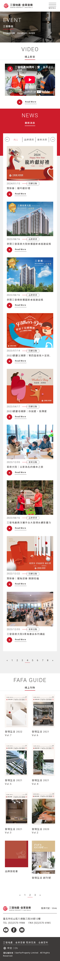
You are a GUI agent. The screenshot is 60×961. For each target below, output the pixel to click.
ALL (16, 139)
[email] (22, 930)
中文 (9, 948)
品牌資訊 (29, 139)
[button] (7, 139)
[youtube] (7, 930)
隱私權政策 (8, 953)
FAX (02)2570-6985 (40, 922)
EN (16, 948)
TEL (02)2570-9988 (14, 922)
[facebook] (15, 930)
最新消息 (42, 139)
